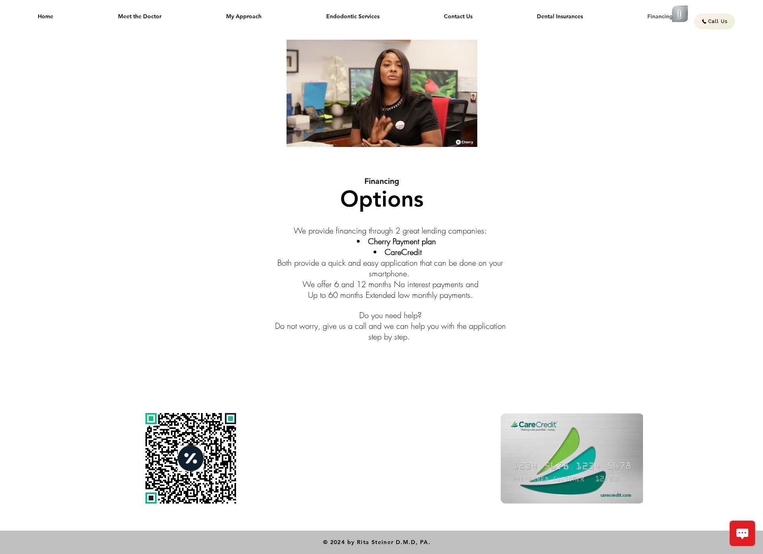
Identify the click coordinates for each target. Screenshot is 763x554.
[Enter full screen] (466, 136)
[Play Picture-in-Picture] (453, 136)
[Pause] (297, 136)
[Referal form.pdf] (680, 15)
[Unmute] (310, 136)
